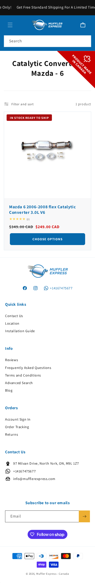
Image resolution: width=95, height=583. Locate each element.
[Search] (85, 41)
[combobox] (47, 41)
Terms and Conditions (23, 375)
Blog (8, 390)
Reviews (11, 360)
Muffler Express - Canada (52, 573)
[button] (10, 24)
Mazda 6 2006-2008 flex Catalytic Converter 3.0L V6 (42, 209)
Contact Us (14, 316)
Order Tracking (17, 427)
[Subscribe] (84, 516)
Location (12, 323)
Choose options (47, 239)
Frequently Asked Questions (28, 367)
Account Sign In (18, 419)
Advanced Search (19, 383)
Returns (11, 434)
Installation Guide (20, 331)
